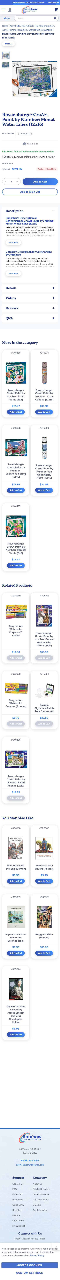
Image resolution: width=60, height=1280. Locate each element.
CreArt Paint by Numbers (40, 29)
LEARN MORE (53, 2)
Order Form (18, 1220)
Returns (16, 1215)
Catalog (37, 1205)
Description (15, 211)
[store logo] (29, 10)
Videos (11, 298)
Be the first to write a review (40, 157)
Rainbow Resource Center (30, 1137)
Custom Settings (29, 1273)
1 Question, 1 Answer (12, 156)
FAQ (14, 1189)
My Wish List (18, 1226)
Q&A (9, 318)
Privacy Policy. (37, 1255)
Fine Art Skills (28, 26)
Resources (17, 1199)
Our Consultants (41, 1194)
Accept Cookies (29, 1265)
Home (5, 26)
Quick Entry (18, 1205)
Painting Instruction (45, 26)
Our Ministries (40, 1210)
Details (11, 288)
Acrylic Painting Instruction (14, 29)
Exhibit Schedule (41, 1189)
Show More (13, 242)
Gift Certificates (40, 1199)
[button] (5, 63)
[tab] (8, 43)
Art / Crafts (15, 26)
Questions (17, 1194)
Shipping (16, 1210)
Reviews (12, 308)
